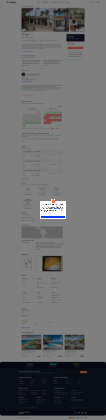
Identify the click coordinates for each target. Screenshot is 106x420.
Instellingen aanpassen (53, 214)
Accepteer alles (53, 216)
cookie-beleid (57, 208)
